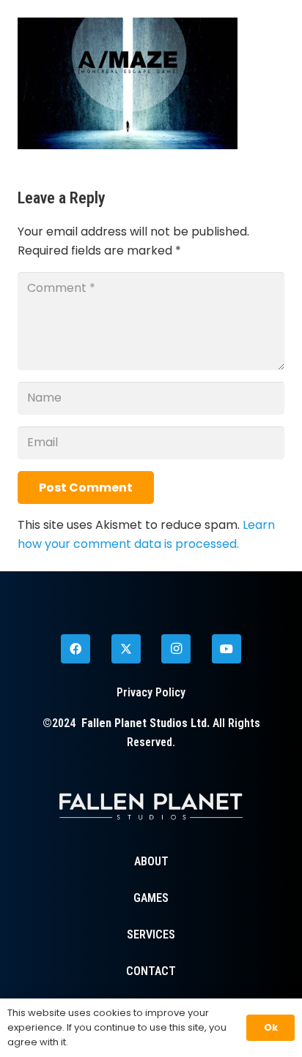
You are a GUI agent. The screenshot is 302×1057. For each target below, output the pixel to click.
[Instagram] (176, 648)
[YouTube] (226, 648)
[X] (126, 648)
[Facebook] (75, 648)
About (151, 861)
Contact (151, 971)
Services (151, 934)
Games (151, 898)
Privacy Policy (151, 692)
